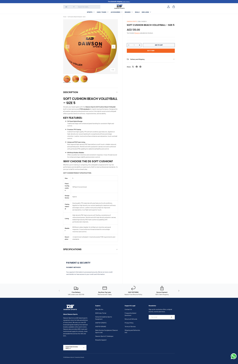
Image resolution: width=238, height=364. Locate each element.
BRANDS (128, 12)
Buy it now (150, 50)
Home (64, 16)
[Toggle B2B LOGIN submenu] (150, 12)
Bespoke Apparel (100, 340)
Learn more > (126, 1)
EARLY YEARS (101, 12)
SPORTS (89, 12)
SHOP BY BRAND (100, 326)
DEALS (137, 12)
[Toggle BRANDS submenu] (132, 12)
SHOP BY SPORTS (100, 323)
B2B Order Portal (100, 313)
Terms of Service (130, 326)
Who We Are (99, 309)
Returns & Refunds (131, 319)
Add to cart (159, 45)
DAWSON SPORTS (132, 21)
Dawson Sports (70, 357)
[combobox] (81, 7)
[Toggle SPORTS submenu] (94, 12)
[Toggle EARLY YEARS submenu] (108, 12)
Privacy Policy (129, 323)
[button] (174, 7)
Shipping (137, 33)
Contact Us (128, 309)
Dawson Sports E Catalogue (104, 336)
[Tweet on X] (133, 67)
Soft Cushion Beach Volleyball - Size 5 (76, 16)
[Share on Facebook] (137, 67)
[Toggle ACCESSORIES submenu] (122, 12)
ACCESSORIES (115, 12)
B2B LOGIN (145, 12)
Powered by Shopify (79, 357)
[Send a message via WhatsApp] (233, 356)
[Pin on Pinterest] (140, 67)
